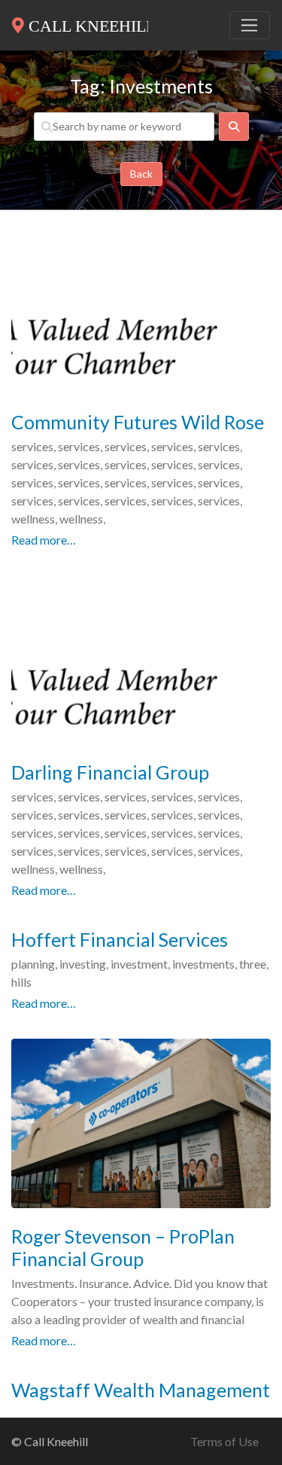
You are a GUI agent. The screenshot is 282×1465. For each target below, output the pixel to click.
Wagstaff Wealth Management (140, 1389)
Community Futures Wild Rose (137, 422)
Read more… (43, 540)
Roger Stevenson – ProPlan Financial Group (123, 1247)
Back (141, 173)
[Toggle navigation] (249, 25)
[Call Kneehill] (80, 23)
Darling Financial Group (110, 772)
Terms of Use (224, 1441)
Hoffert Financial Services (119, 939)
